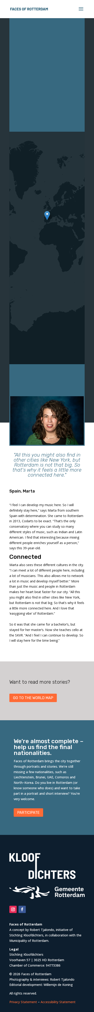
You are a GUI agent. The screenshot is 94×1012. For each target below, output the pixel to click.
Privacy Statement (23, 1002)
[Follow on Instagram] (13, 909)
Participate (28, 812)
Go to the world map (33, 698)
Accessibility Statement (58, 1002)
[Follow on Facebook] (22, 909)
